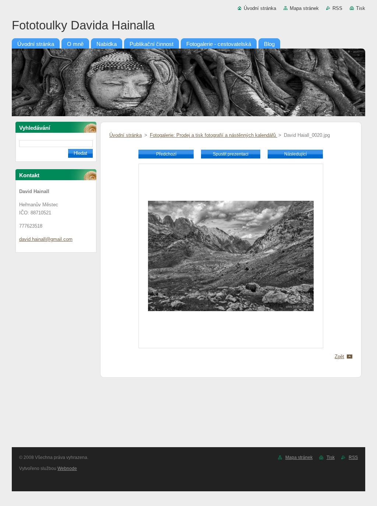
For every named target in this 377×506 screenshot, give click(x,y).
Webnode (67, 468)
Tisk (360, 8)
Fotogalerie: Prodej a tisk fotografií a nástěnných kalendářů (213, 135)
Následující (295, 154)
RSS (337, 8)
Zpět (339, 356)
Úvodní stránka (260, 8)
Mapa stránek (304, 8)
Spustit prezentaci (231, 154)
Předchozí (166, 154)
